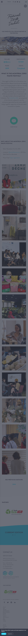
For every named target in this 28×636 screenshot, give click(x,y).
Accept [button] (4, 633)
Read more (10, 633)
